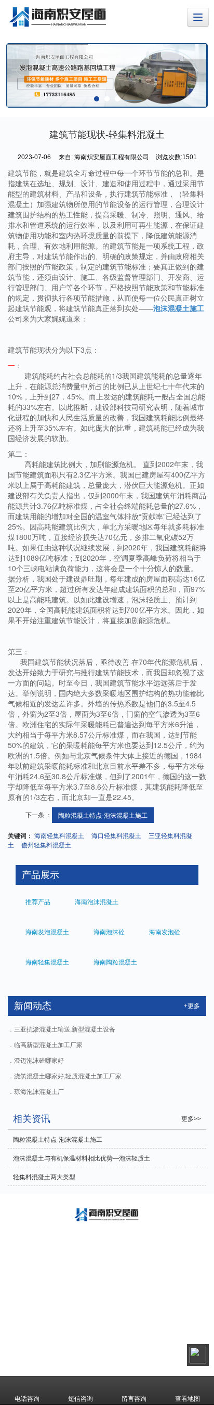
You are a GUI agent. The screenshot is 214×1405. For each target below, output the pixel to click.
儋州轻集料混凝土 (46, 844)
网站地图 (46, 1336)
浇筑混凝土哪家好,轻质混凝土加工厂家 (68, 1075)
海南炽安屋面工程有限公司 (114, 1326)
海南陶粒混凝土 (114, 961)
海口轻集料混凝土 (116, 835)
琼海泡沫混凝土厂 (39, 1091)
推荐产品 (37, 901)
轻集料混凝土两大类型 (44, 1176)
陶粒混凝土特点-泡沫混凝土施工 (103, 814)
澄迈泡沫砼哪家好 (39, 1059)
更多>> (191, 1119)
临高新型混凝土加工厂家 (48, 1044)
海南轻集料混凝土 (59, 835)
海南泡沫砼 (108, 931)
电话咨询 (27, 1398)
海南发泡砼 (164, 931)
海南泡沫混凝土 (95, 901)
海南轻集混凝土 (46, 961)
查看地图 (187, 1398)
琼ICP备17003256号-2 (169, 1336)
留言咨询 (134, 1398)
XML (71, 1336)
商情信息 (97, 1336)
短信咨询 (80, 1398)
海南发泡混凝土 (46, 931)
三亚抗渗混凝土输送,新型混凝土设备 (64, 1028)
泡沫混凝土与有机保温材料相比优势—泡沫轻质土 (81, 1157)
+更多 (192, 1006)
